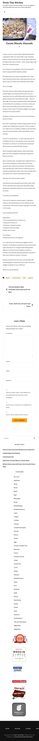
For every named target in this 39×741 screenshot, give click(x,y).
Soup (15, 611)
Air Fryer (16, 477)
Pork (15, 585)
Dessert (16, 531)
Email (8, 371)
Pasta (15, 582)
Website (8, 380)
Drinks (16, 538)
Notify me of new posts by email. (17, 414)
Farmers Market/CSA (20, 545)
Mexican (16, 574)
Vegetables (17, 625)
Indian (24, 277)
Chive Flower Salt (8, 457)
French (16, 553)
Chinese (16, 524)
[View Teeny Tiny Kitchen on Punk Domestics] (19, 699)
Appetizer (8, 277)
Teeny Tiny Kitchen (13, 2)
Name (8, 361)
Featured (16, 549)
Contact (28, 728)
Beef (15, 495)
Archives (17, 728)
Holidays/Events (19, 556)
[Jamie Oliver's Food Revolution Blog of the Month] (20, 643)
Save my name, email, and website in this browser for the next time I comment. (18, 395)
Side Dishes (17, 600)
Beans (16, 491)
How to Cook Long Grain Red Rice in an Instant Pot (18, 449)
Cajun (16, 513)
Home (7, 728)
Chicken (16, 520)
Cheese (16, 516)
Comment (9, 333)
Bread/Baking (18, 506)
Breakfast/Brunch (19, 509)
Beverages (17, 498)
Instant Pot (17, 564)
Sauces (16, 596)
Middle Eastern (18, 578)
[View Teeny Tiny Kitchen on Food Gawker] (19, 716)
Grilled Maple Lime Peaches (11, 453)
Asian (15, 484)
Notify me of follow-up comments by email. (19, 406)
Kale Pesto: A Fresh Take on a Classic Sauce (16, 460)
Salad (15, 593)
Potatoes (17, 589)
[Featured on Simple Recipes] (19, 661)
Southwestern (18, 618)
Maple (16, 571)
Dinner (16, 535)
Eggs (15, 542)
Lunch (16, 567)
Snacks (16, 604)
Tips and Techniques (20, 622)
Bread (16, 502)
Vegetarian (30, 277)
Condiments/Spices (16, 277)
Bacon (16, 487)
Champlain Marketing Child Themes (23, 737)
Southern (17, 614)
